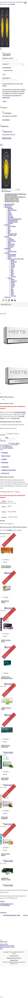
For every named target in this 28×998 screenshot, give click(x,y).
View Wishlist (6, 120)
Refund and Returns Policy (12, 200)
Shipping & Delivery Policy (12, 201)
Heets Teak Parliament (4, 817)
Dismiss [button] (13, 4)
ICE (12, 269)
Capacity (2, 434)
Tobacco (13, 276)
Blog (1, 948)
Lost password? (6, 67)
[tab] (5, 467)
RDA (9, 228)
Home (6, 194)
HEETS (5, 448)
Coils (9, 211)
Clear (6, 437)
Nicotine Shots (12, 256)
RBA (9, 232)
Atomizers (7, 195)
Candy (12, 263)
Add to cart (2, 440)
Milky (12, 270)
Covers (10, 214)
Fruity (12, 267)
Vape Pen (10, 247)
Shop (9, 194)
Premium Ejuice (12, 254)
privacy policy (6, 97)
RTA (9, 229)
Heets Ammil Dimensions (5, 778)
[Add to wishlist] (25, 3)
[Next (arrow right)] (2, 997)
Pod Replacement (13, 220)
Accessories (13, 195)
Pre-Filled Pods (12, 251)
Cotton (10, 213)
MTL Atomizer (12, 226)
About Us (22, 197)
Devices (24, 194)
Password (5, 64)
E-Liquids (19, 194)
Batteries (10, 208)
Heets (5, 445)
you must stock (15, 418)
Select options (9, 573)
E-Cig (9, 250)
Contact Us (8, 198)
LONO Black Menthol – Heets (6, 879)
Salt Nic (10, 278)
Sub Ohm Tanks (12, 235)
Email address (6, 78)
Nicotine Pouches (9, 197)
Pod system (11, 244)
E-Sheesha (11, 239)
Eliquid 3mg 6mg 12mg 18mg (16, 259)
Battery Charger (12, 210)
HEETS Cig (17, 197)
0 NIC (9, 257)
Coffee (13, 265)
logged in (9, 530)
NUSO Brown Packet (5, 601)
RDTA (9, 231)
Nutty (12, 273)
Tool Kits (10, 223)
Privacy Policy (15, 198)
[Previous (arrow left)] (0, 997)
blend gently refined (20, 412)
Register (5, 101)
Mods (9, 242)
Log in (4, 74)
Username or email (8, 58)
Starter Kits (11, 245)
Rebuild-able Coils (13, 222)
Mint (12, 272)
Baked (12, 260)
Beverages (14, 262)
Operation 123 (8, 205)
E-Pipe (9, 238)
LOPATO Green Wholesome (5, 746)
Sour (12, 275)
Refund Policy (14, 960)
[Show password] (24, 64)
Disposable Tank (12, 233)
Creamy (13, 266)
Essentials (10, 217)
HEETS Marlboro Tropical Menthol (6, 566)
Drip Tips (10, 216)
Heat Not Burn (12, 241)
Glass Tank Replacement (14, 219)
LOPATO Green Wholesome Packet (7, 677)
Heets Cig (10, 448)
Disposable (14, 194)
